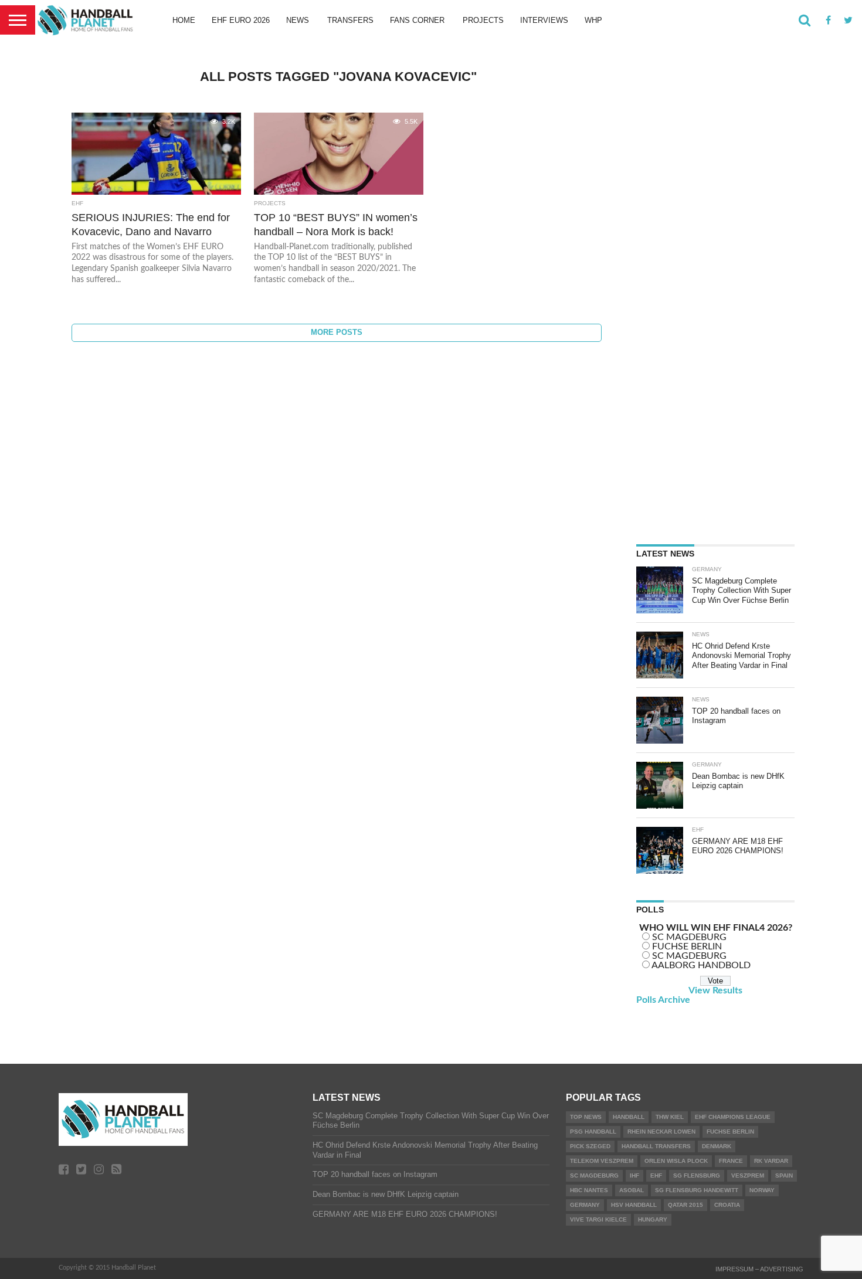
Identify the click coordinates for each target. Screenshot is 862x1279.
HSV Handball (634, 1205)
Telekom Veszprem (601, 1161)
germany (585, 1205)
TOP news (586, 1117)
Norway (762, 1190)
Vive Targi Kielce (598, 1219)
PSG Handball (593, 1131)
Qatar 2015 (685, 1205)
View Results (715, 990)
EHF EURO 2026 (241, 20)
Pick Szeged (590, 1146)
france (731, 1161)
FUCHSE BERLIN (687, 946)
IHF (634, 1175)
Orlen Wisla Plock (676, 1161)
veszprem (747, 1175)
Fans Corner (417, 20)
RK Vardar (771, 1161)
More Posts (336, 332)
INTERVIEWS (544, 20)
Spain (784, 1175)
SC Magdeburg (594, 1175)
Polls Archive (663, 1000)
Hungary (652, 1219)
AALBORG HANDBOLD (701, 965)
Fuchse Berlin (730, 1131)
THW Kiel (670, 1117)
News (297, 20)
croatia (727, 1205)
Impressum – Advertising (759, 1269)
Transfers (350, 20)
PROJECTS (483, 20)
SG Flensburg (696, 1175)
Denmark (716, 1146)
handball (628, 1117)
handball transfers (656, 1146)
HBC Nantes (589, 1190)
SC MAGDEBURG (689, 937)
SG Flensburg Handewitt (696, 1190)
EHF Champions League (733, 1117)
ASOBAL (631, 1190)
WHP (593, 20)
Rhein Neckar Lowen (661, 1131)
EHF (656, 1175)
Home (183, 20)
